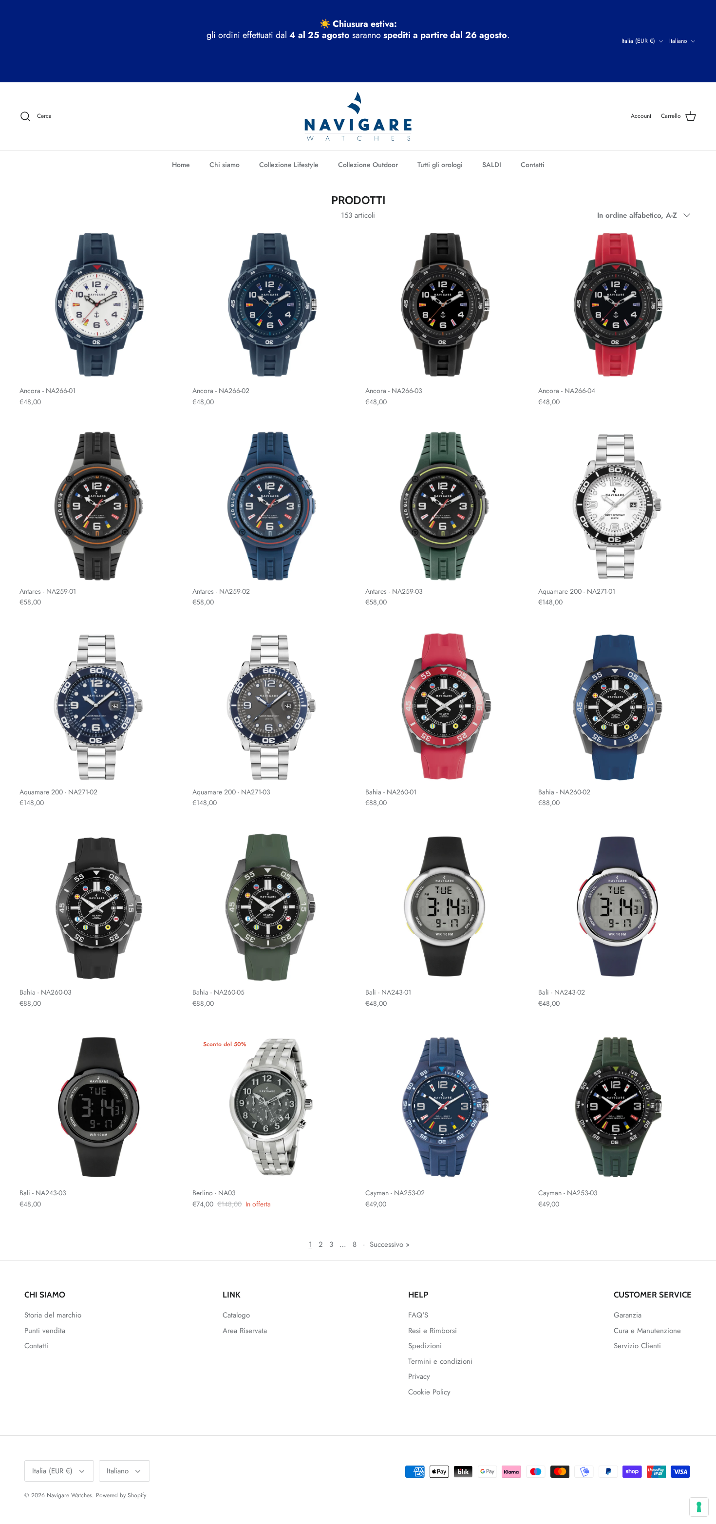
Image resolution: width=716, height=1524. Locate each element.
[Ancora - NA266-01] (98, 305)
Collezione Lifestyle (289, 164)
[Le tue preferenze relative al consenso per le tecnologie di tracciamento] (699, 1507)
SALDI (491, 164)
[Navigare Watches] (358, 116)
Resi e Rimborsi (432, 1330)
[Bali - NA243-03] (98, 1108)
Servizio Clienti (637, 1345)
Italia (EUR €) (638, 41)
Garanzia (627, 1315)
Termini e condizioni (440, 1361)
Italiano (678, 41)
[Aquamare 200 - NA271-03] (271, 707)
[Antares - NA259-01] (98, 506)
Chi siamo (224, 164)
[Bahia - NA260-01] (444, 707)
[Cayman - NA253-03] (617, 1108)
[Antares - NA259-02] (271, 506)
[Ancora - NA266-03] (444, 305)
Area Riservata (245, 1330)
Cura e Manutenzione (647, 1330)
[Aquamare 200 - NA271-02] (98, 707)
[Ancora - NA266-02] (271, 305)
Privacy (419, 1376)
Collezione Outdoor (368, 164)
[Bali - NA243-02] (617, 907)
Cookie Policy (429, 1392)
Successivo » (390, 1244)
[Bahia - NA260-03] (98, 907)
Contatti (533, 164)
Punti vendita (44, 1330)
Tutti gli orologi (440, 164)
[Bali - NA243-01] (444, 907)
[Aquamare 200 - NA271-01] (617, 506)
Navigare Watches (69, 1495)
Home (181, 164)
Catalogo (236, 1315)
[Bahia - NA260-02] (617, 707)
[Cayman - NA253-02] (444, 1108)
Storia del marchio (52, 1315)
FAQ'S (418, 1315)
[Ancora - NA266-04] (617, 305)
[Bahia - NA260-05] (271, 907)
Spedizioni (425, 1345)
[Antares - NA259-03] (444, 506)
